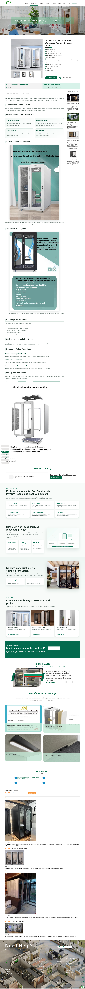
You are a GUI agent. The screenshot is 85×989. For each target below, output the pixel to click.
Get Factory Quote (36, 634)
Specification (25, 93)
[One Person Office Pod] (24, 74)
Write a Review (32, 793)
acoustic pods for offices (70, 963)
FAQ (29, 961)
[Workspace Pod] (16, 74)
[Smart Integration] (23, 734)
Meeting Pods (41, 963)
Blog (29, 963)
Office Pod (25, 37)
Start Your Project (60, 634)
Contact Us (58, 964)
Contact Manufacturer (54, 648)
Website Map (7, 982)
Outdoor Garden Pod (42, 966)
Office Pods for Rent (69, 970)
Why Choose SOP (5, 451)
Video (29, 964)
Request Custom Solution (13, 634)
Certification (58, 963)
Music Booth (41, 974)
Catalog (5, 448)
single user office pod (10, 461)
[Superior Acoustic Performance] (61, 706)
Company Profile (59, 961)
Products (41, 958)
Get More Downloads (55, 477)
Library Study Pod (42, 971)
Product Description (12, 93)
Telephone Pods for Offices (70, 974)
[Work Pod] (31, 74)
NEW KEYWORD (70, 958)
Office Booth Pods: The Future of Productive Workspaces (46, 380)
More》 (78, 91)
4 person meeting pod (69, 961)
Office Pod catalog (22, 380)
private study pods (69, 972)
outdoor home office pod (70, 965)
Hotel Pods (41, 969)
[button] (66, 682)
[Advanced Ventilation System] (61, 735)
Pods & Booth (19, 37)
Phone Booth (41, 964)
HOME (14, 37)
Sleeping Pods (41, 972)
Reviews (5, 462)
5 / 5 (13, 792)
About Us (58, 958)
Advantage (5, 457)
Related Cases (5, 454)
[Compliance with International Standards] (23, 705)
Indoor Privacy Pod (42, 967)
